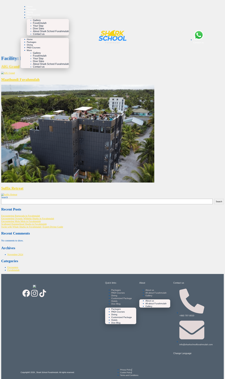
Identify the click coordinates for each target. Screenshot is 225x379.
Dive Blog (115, 304)
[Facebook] (26, 293)
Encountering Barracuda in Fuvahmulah (20, 215)
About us (149, 290)
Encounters (12, 267)
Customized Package (121, 298)
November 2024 (15, 254)
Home (30, 6)
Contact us (39, 34)
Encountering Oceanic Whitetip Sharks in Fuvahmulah (27, 218)
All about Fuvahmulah (156, 293)
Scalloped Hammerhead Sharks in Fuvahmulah (24, 224)
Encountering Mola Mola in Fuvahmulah (21, 221)
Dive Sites (38, 28)
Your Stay (38, 25)
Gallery (37, 20)
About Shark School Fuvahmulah (51, 31)
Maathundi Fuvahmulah (20, 79)
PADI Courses (33, 15)
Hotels (114, 301)
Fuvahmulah (40, 23)
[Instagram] (34, 293)
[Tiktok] (43, 293)
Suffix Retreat (12, 188)
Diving (30, 12)
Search (4, 197)
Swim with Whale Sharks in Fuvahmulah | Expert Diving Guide (32, 227)
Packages (31, 9)
